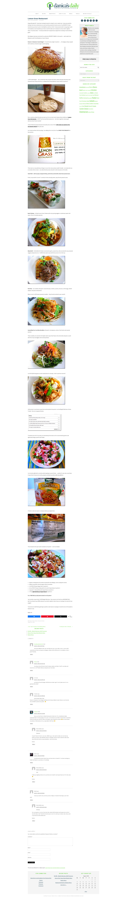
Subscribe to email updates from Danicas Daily (40, 878)
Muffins (81, 98)
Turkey (81, 109)
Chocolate (81, 92)
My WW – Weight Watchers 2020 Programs (37, 631)
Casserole (89, 90)
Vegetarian (83, 111)
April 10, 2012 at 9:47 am (39, 646)
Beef (80, 90)
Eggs (91, 93)
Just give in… (63, 885)
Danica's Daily (63, 5)
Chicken (94, 90)
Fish (94, 92)
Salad (88, 101)
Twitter (41, 880)
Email (29, 852)
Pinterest (41, 884)
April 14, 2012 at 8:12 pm (41, 807)
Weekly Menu (31, 634)
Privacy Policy (55, 895)
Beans (95, 87)
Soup (83, 106)
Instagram (40, 885)
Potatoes (84, 101)
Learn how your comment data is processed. (55, 867)
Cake (86, 90)
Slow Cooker (89, 103)
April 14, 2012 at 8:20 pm (41, 730)
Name (29, 847)
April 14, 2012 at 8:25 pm (41, 769)
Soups (86, 106)
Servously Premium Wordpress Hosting (75, 895)
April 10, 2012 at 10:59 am (39, 695)
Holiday (83, 95)
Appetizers (82, 87)
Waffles (89, 112)
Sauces (96, 101)
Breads (84, 90)
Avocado (87, 87)
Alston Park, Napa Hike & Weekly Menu (36, 633)
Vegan (86, 109)
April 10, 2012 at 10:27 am (39, 663)
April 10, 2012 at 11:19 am (39, 713)
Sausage (80, 103)
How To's (87, 95)
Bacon (91, 87)
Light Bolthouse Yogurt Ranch (39, 591)
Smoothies (95, 103)
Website (29, 857)
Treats (94, 106)
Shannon (36, 711)
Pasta (94, 97)
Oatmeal (85, 98)
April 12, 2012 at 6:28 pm (39, 793)
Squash (90, 106)
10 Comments (41, 20)
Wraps (92, 112)
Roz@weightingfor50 (38, 644)
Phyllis (35, 661)
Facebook (41, 882)
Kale (93, 95)
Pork (80, 101)
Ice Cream (90, 95)
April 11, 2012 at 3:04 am (39, 755)
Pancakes (90, 98)
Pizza (97, 98)
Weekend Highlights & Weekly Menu (63, 882)
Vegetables (91, 108)
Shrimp (84, 103)
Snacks (80, 106)
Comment (30, 836)
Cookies (85, 92)
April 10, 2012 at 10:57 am (39, 679)
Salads (33, 622)
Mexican (96, 95)
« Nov (85, 891)
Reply (31, 654)
